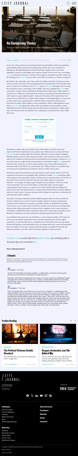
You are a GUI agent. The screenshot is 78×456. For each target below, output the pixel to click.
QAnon (49, 86)
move (59, 161)
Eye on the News (7, 410)
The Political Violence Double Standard (18, 352)
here (34, 241)
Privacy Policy (49, 140)
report (62, 88)
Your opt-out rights (7, 452)
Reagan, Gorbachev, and (56, 352)
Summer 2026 (31, 364)
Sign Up (39, 137)
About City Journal (46, 406)
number (16, 105)
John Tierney (7, 347)
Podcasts (5, 414)
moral (38, 86)
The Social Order (32, 60)
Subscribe (43, 414)
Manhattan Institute (43, 238)
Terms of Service (39, 141)
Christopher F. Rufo (13, 38)
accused (9, 75)
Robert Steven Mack (48, 347)
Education (23, 60)
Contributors (44, 410)
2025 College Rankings (9, 422)
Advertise (5, 430)
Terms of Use (6, 438)
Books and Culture (8, 417)
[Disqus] (39, 290)
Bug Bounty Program (8, 440)
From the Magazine (11, 364)
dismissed (23, 77)
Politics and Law (44, 60)
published (10, 154)
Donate (12, 255)
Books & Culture (48, 364)
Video (4, 419)
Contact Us (43, 421)
